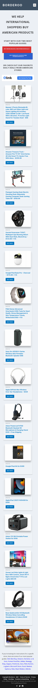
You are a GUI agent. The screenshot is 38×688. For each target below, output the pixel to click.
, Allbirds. (28, 669)
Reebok (29, 666)
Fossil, (24, 666)
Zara (21, 664)
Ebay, (4, 664)
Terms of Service (25, 677)
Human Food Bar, (14, 661)
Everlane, (27, 659)
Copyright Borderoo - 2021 (10, 677)
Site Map (11, 679)
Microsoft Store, (16, 666)
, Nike (13, 669)
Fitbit (25, 664)
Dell (8, 659)
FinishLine (15, 664)
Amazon (20, 659)
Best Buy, (14, 659)
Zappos (9, 664)
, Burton (30, 664)
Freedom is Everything (22, 679)
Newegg (29, 661)
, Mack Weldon (20, 669)
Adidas (22, 661)
